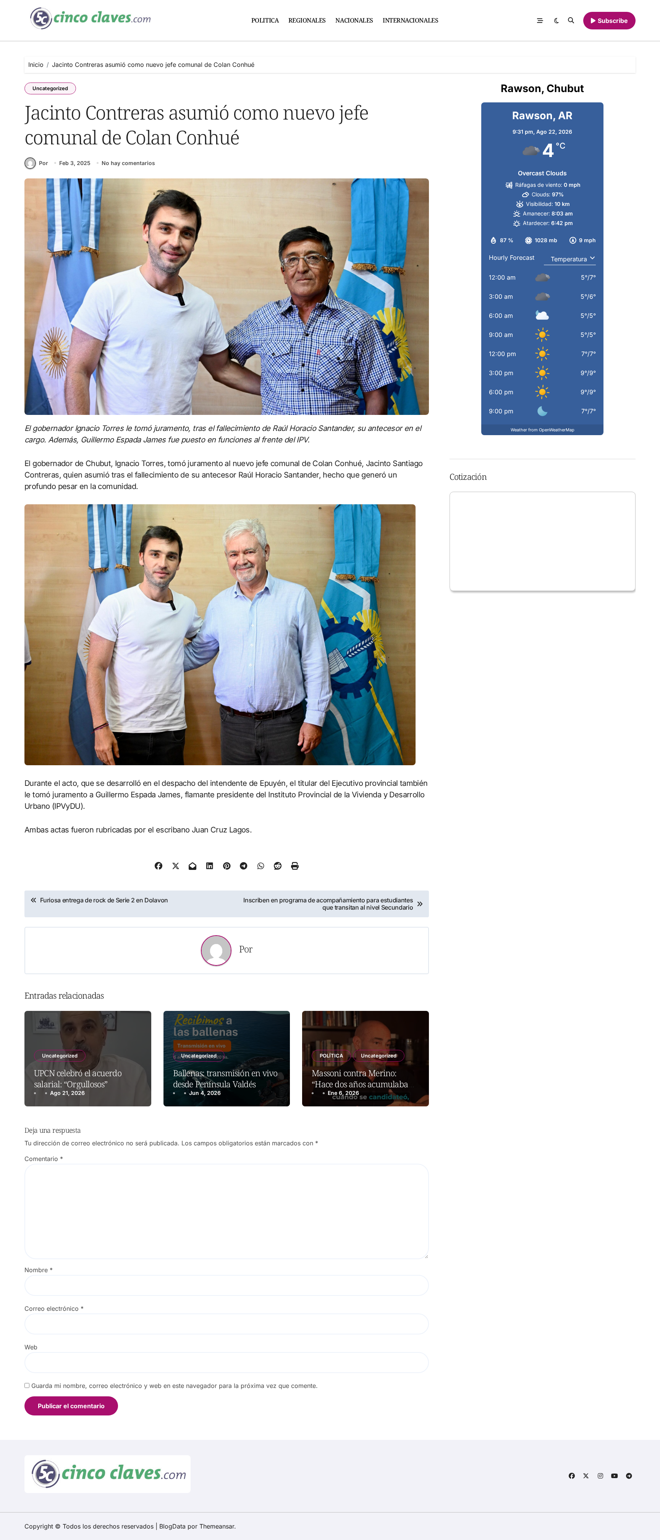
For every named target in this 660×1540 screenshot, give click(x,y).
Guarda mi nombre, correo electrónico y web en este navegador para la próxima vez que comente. (174, 1385)
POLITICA (264, 20)
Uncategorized (50, 88)
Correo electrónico (54, 1308)
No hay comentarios (128, 163)
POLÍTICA (331, 1056)
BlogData (172, 1526)
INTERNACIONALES (410, 20)
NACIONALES (354, 20)
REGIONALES (307, 20)
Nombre (38, 1270)
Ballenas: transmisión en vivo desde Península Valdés (225, 1078)
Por (43, 163)
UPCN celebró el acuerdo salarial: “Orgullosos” (77, 1078)
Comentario (43, 1159)
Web (30, 1347)
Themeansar (216, 1526)
